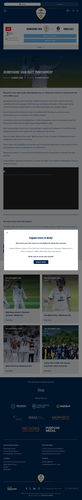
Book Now (41, 262)
